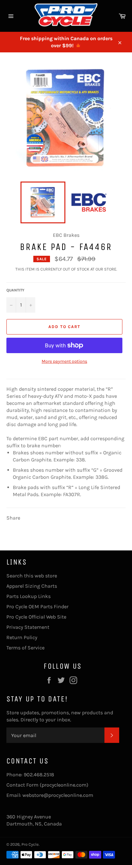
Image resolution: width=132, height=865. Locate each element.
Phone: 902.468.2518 (30, 774)
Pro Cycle (30, 844)
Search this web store (31, 576)
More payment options (64, 361)
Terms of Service (25, 648)
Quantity (15, 290)
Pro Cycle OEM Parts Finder (37, 606)
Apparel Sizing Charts (31, 586)
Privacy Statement (27, 627)
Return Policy (21, 637)
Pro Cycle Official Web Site (36, 617)
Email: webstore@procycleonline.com (49, 795)
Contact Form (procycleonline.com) (47, 785)
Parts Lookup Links (28, 596)
